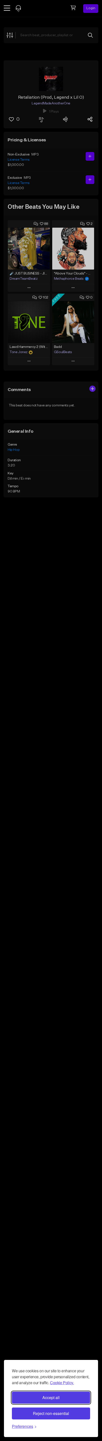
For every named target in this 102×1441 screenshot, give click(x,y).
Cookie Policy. (62, 1382)
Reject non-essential (51, 1413)
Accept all (51, 1397)
